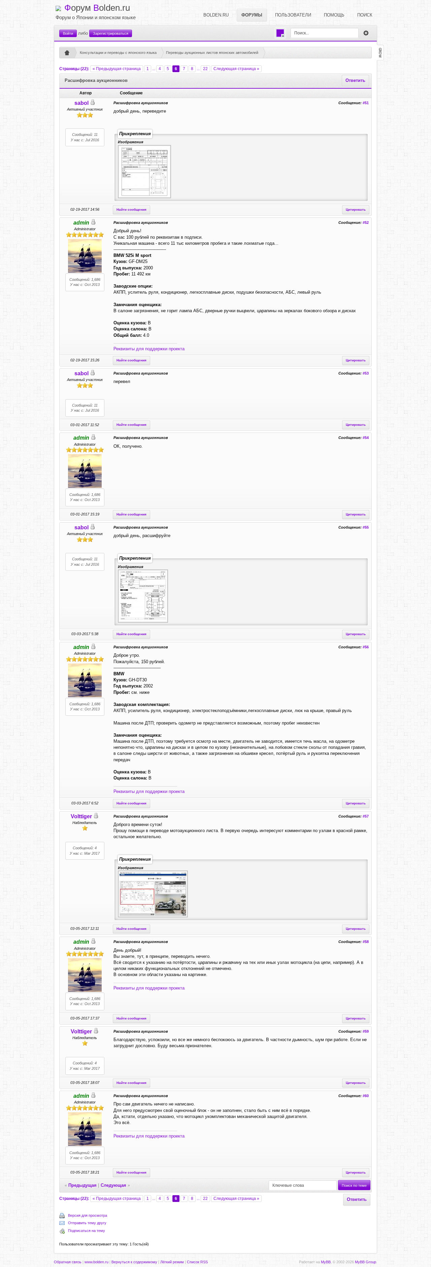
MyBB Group (365, 1262)
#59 (366, 1031)
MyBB (326, 1262)
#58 (366, 942)
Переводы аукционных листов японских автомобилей (212, 53)
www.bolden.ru (96, 1262)
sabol (81, 103)
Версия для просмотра (87, 1215)
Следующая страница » (236, 68)
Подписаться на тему (86, 1231)
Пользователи (293, 15)
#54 (366, 438)
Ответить (355, 80)
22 (205, 68)
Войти (68, 33)
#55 (366, 527)
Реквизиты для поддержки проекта (149, 348)
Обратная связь (67, 1262)
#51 (366, 103)
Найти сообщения (131, 209)
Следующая (113, 1185)
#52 (366, 222)
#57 (366, 816)
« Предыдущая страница (117, 68)
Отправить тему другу (87, 1223)
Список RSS (197, 1262)
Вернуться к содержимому (134, 1262)
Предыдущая (82, 1185)
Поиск (364, 15)
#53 (366, 373)
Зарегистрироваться (110, 33)
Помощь (334, 15)
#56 (366, 647)
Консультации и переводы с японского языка (118, 53)
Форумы (251, 15)
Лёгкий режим (172, 1262)
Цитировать (356, 209)
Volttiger (81, 816)
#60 (366, 1096)
